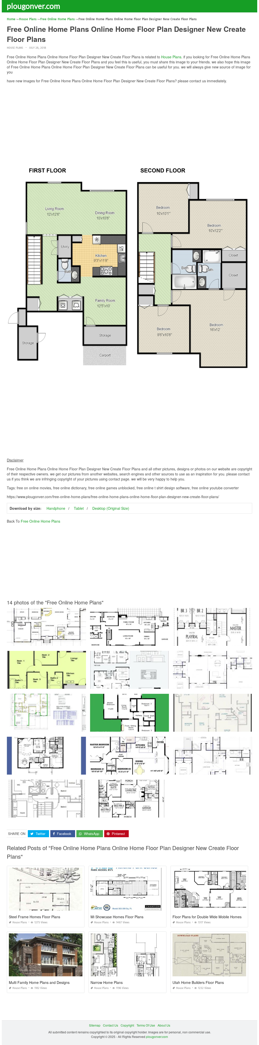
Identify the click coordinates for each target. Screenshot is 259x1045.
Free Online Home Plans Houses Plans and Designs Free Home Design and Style (64, 727)
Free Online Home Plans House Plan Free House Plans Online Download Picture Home (151, 727)
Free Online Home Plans (40, 521)
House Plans (15, 47)
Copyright (127, 1025)
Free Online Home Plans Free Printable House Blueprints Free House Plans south (64, 684)
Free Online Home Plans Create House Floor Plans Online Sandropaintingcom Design (67, 813)
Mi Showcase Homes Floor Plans (117, 916)
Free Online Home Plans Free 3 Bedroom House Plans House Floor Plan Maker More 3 (151, 684)
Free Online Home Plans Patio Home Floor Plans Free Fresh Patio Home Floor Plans (66, 770)
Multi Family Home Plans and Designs (39, 982)
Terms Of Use (146, 1025)
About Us (164, 1025)
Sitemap (94, 1025)
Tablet (79, 508)
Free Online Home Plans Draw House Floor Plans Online (47, 641)
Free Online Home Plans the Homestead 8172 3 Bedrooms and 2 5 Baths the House (149, 813)
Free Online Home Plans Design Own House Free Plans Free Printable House (145, 641)
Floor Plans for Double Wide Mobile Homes (207, 916)
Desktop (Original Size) (110, 508)
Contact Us (110, 1025)
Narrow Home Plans (107, 982)
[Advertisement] (129, 122)
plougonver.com (33, 5)
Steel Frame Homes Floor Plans (34, 916)
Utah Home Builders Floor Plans (198, 982)
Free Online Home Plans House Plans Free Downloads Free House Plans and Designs (151, 770)
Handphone (56, 508)
